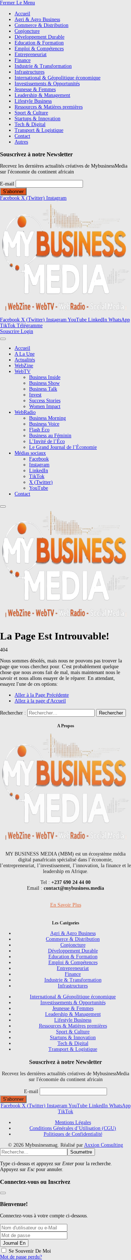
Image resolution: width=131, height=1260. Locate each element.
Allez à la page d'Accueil (40, 701)
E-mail (7, 184)
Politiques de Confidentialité (73, 1134)
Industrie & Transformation (43, 66)
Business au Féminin (50, 435)
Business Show (44, 383)
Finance (23, 60)
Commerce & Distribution (41, 25)
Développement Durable (39, 37)
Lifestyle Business (33, 101)
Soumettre (81, 1152)
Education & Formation (39, 43)
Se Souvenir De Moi (30, 1251)
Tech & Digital (30, 124)
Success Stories (44, 400)
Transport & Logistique (39, 130)
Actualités (25, 360)
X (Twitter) (41, 482)
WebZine (24, 365)
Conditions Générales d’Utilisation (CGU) (72, 1128)
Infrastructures (29, 72)
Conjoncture (27, 31)
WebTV (23, 371)
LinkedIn (38, 470)
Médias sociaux (30, 453)
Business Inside (44, 377)
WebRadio (25, 412)
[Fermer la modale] (3, 1193)
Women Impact (44, 406)
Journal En (14, 1243)
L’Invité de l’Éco (47, 441)
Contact (22, 136)
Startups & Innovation (37, 118)
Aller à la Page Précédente (42, 695)
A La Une (25, 354)
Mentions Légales (73, 1122)
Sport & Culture (31, 113)
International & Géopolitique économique (57, 78)
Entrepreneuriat (31, 54)
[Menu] (3, 339)
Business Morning (47, 418)
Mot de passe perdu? (21, 1257)
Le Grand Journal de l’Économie (63, 447)
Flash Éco (39, 430)
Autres (21, 142)
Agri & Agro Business (37, 19)
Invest (35, 395)
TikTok (36, 476)
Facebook (39, 459)
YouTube (38, 488)
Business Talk (43, 389)
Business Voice (44, 424)
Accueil (22, 13)
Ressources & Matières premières (49, 107)
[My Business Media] (65, 314)
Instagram (39, 464)
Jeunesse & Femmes (35, 89)
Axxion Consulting (103, 1145)
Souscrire (10, 331)
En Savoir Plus (65, 905)
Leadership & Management (42, 95)
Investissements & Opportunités (47, 83)
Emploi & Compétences (39, 48)
